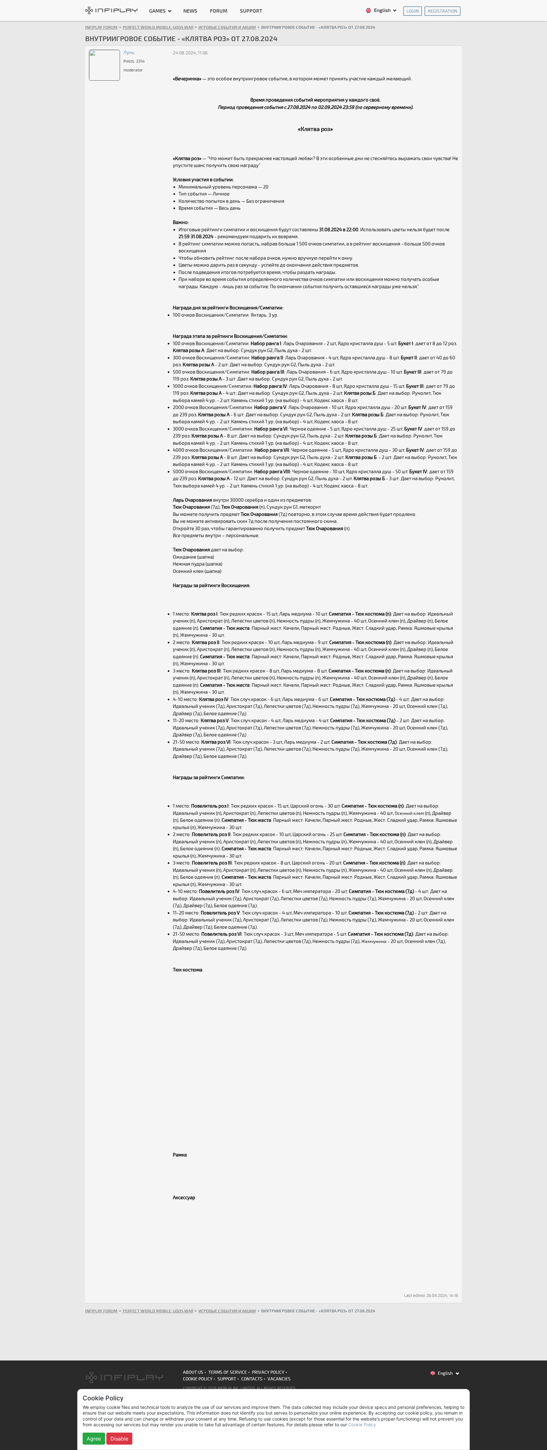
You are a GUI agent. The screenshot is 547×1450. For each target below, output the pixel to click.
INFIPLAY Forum (101, 27)
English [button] (382, 10)
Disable (119, 1438)
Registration (442, 11)
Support (251, 11)
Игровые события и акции (227, 27)
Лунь (129, 52)
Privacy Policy (268, 1372)
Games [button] (158, 11)
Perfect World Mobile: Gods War (158, 27)
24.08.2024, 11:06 (190, 53)
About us (193, 1372)
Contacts (251, 1379)
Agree (94, 1438)
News (190, 11)
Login (412, 11)
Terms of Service (227, 1372)
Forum (218, 11)
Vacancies (279, 1379)
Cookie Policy (197, 1379)
